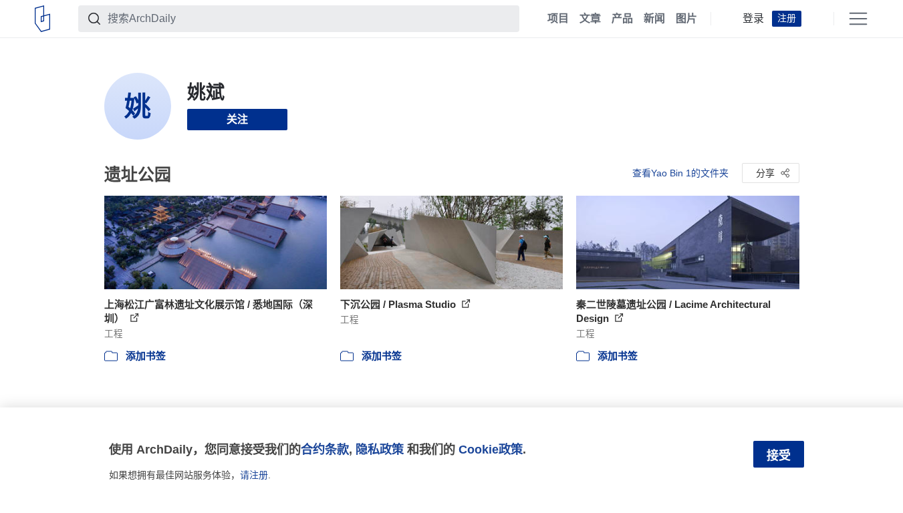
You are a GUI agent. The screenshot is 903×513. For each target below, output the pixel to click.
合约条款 (325, 449)
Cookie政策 (491, 449)
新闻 (654, 18)
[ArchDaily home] (42, 18)
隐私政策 (380, 449)
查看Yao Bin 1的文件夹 (680, 173)
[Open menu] (858, 18)
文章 (590, 18)
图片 (686, 18)
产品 (622, 18)
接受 (779, 455)
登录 (753, 18)
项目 (558, 18)
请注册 (254, 475)
